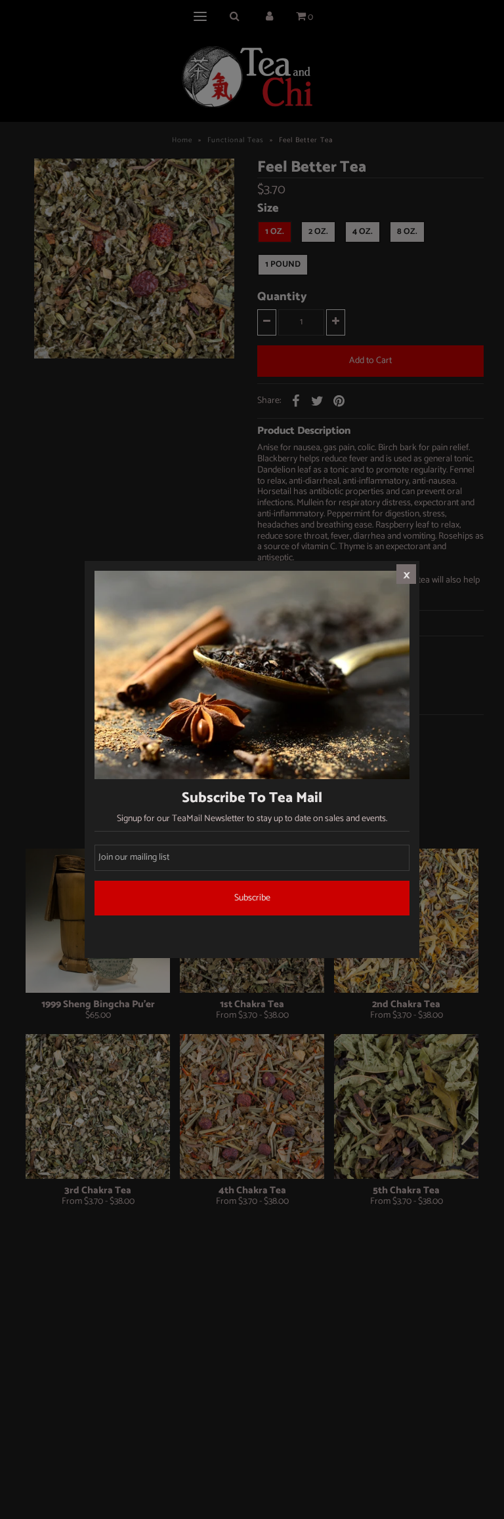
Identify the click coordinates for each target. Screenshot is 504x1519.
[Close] (406, 574)
